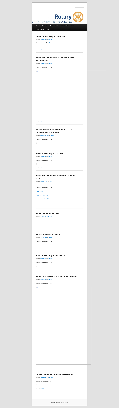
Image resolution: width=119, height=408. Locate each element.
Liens (47, 29)
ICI (49, 43)
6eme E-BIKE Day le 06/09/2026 (51, 36)
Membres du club (54, 25)
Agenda (72, 25)
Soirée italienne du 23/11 (48, 234)
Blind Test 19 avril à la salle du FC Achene (56, 276)
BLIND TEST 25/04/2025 (47, 213)
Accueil (38, 25)
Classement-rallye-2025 (42, 195)
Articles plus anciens (41, 394)
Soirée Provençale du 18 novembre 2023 (55, 374)
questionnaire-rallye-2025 (42, 199)
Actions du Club (64, 25)
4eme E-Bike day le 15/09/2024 (50, 255)
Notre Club (44, 25)
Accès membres (40, 29)
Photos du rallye (40, 191)
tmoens (50, 39)
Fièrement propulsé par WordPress (59, 402)
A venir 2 (43, 49)
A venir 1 (43, 367)
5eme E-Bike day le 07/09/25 (49, 153)
